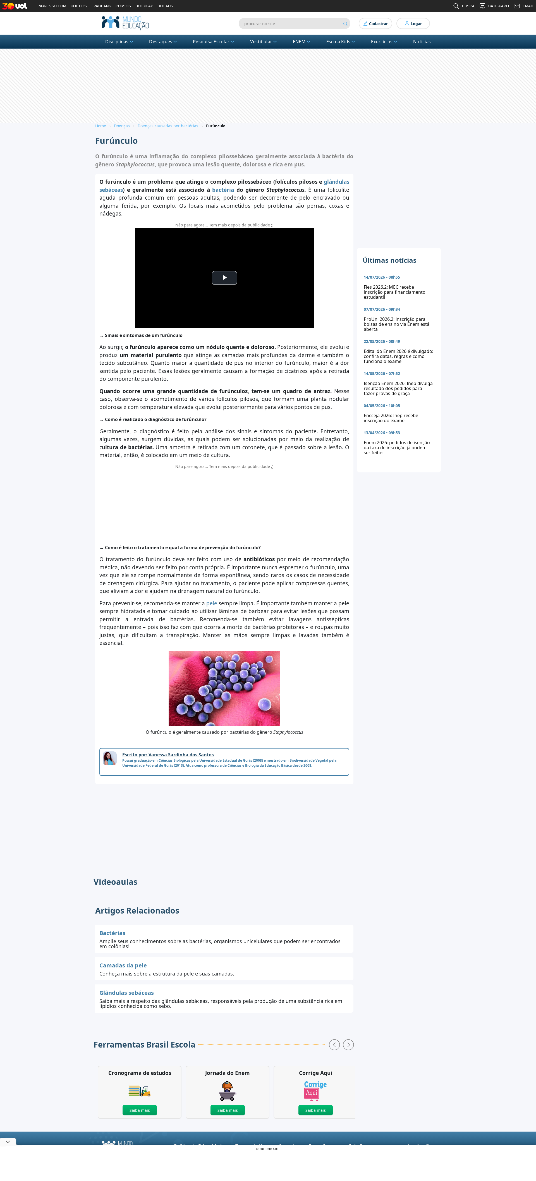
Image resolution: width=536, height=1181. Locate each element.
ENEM (299, 42)
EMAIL (528, 6)
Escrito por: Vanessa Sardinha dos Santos (168, 755)
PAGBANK (102, 6)
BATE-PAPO (498, 6)
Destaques (160, 42)
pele (211, 603)
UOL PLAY (144, 6)
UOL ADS (165, 6)
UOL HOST (80, 6)
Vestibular (261, 42)
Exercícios (382, 42)
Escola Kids (338, 42)
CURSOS (123, 6)
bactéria (223, 189)
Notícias (422, 42)
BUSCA (468, 6)
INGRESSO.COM (51, 6)
